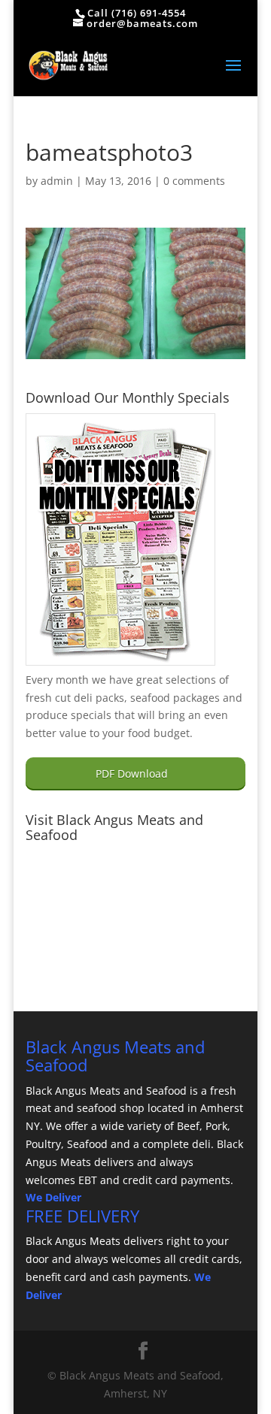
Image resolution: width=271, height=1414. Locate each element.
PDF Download (132, 773)
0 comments (194, 181)
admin (57, 181)
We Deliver (53, 1197)
